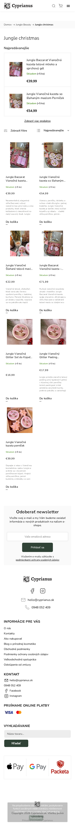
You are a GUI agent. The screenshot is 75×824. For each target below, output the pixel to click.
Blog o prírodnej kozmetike (20, 644)
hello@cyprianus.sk (41, 600)
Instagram (43, 591)
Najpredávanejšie (54, 130)
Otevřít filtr (15, 130)
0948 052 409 (41, 607)
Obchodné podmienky (17, 649)
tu (59, 811)
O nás (7, 628)
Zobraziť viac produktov (37, 121)
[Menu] (68, 6)
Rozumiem (36, 817)
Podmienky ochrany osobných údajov (26, 654)
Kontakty (9, 633)
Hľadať (16, 743)
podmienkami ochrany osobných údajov (37, 559)
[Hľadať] (54, 6)
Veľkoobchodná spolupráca (20, 659)
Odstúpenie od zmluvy (17, 665)
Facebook (32, 591)
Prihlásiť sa (37, 547)
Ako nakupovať (13, 639)
